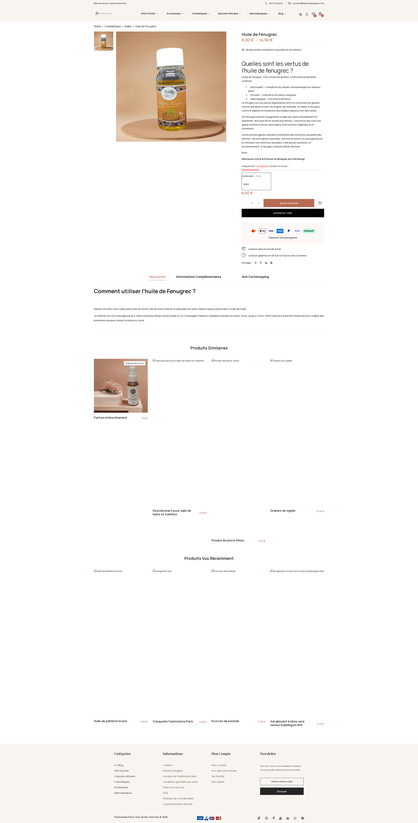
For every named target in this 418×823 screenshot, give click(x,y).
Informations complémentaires (198, 277)
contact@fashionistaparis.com (308, 3)
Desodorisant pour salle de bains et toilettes (172, 512)
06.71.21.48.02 (276, 3)
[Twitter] (261, 262)
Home (97, 26)
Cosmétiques (112, 26)
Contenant (248, 176)
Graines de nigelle (282, 511)
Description (157, 277)
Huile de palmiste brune (110, 721)
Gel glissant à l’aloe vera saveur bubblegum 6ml (287, 723)
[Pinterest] (271, 262)
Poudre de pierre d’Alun (227, 540)
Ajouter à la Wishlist (320, 203)
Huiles (128, 26)
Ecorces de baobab (225, 721)
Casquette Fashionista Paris (173, 721)
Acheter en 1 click (282, 212)
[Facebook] (255, 262)
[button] (320, 14)
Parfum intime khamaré (110, 417)
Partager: (247, 262)
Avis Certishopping (255, 277)
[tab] (157, 277)
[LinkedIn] (266, 262)
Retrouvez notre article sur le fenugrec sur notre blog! (273, 158)
